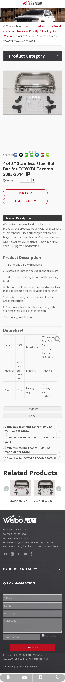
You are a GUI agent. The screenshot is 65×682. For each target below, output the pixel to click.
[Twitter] (18, 553)
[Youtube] (25, 553)
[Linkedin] (12, 553)
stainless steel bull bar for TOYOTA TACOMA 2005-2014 (27, 450)
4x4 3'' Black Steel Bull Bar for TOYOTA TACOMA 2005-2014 (20, 501)
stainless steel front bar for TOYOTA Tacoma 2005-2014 (28, 429)
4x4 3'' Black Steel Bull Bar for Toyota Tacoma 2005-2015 (44, 501)
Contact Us (32, 647)
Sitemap (34, 666)
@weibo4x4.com (21, 538)
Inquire (23, 193)
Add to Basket (24, 201)
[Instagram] (31, 553)
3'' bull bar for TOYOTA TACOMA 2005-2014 (32, 458)
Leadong (24, 666)
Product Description (18, 218)
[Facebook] (5, 553)
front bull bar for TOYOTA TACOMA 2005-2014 (31, 440)
